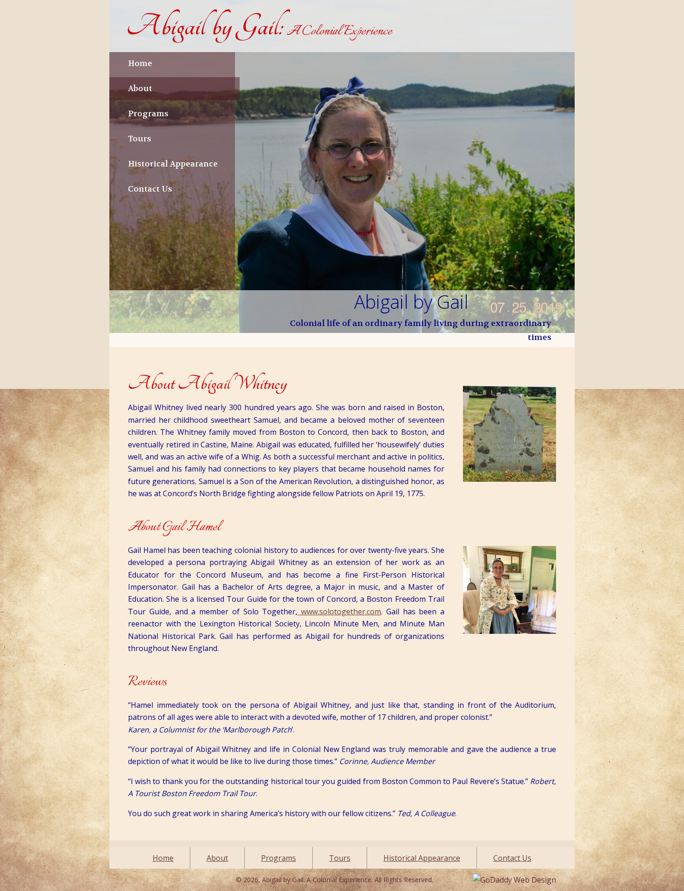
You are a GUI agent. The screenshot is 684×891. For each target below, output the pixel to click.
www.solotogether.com (339, 611)
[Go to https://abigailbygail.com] (259, 26)
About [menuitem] (217, 858)
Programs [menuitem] (278, 858)
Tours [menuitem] (339, 858)
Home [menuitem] (163, 858)
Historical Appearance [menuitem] (421, 858)
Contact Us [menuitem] (512, 858)
